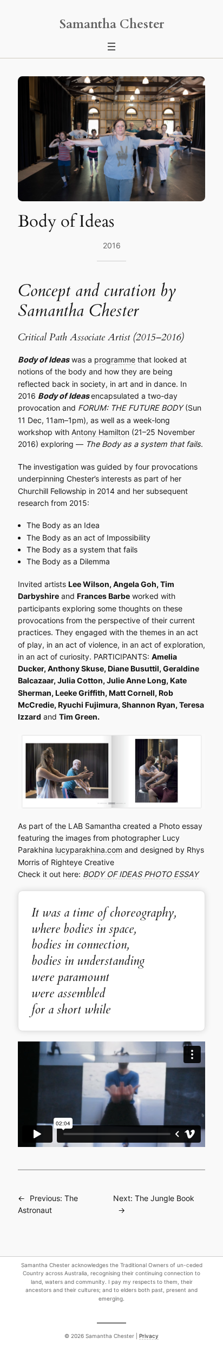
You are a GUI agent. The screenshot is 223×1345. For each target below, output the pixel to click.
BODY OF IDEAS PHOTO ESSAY (141, 874)
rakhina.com (100, 849)
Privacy (149, 1336)
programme (114, 359)
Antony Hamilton (100, 432)
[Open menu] (111, 46)
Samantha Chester (112, 24)
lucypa (67, 849)
